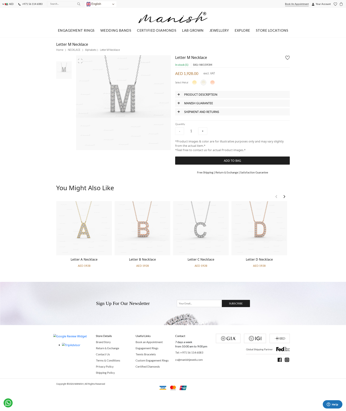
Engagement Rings (147, 348)
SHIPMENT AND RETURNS (201, 112)
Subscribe (236, 303)
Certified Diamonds (148, 366)
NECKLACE (74, 49)
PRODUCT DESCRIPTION (200, 95)
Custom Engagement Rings (152, 360)
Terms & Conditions (108, 360)
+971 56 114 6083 (32, 4)
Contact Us (103, 354)
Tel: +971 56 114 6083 (189, 352)
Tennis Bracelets (146, 354)
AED (11, 4)
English (96, 3)
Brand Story (103, 342)
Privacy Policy (105, 366)
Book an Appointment (149, 342)
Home (59, 49)
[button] (76, 30)
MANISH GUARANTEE (198, 103)
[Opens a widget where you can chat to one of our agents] (332, 404)
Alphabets (90, 49)
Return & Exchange (107, 348)
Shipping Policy (105, 372)
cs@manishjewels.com (189, 359)
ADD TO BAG (232, 161)
